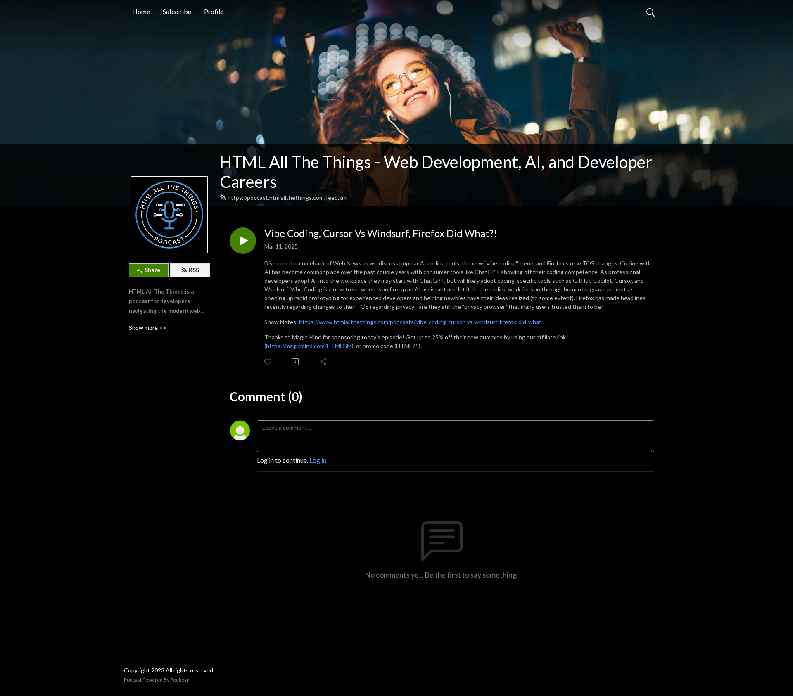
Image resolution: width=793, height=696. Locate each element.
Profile (213, 11)
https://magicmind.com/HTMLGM (309, 345)
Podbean (180, 680)
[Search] (650, 11)
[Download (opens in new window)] (296, 361)
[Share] (323, 361)
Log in (317, 460)
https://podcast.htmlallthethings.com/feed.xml (288, 197)
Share (152, 269)
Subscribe (177, 11)
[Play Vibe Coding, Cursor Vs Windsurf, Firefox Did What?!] (243, 240)
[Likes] (268, 361)
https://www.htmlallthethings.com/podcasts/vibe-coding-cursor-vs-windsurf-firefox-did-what (420, 321)
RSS (194, 269)
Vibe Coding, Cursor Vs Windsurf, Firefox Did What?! (380, 233)
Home (141, 11)
